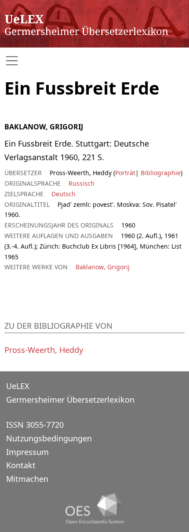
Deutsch (63, 194)
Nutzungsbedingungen (49, 438)
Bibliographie (160, 173)
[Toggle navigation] (94, 60)
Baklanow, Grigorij (103, 267)
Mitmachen (27, 478)
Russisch (81, 183)
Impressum (27, 452)
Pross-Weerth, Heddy (43, 350)
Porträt (125, 173)
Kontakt (21, 465)
